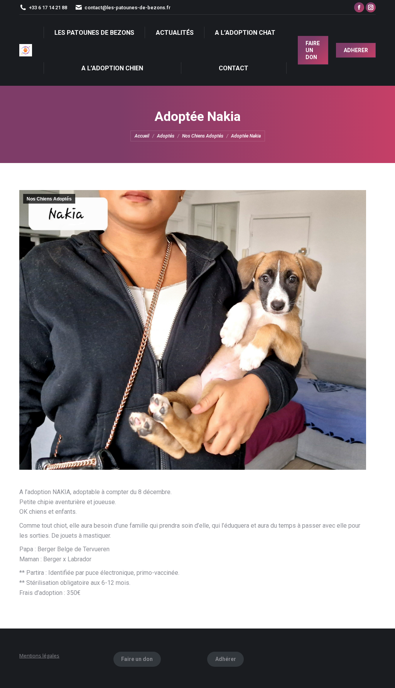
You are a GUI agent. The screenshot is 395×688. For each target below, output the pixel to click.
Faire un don (137, 659)
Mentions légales (39, 655)
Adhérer (225, 659)
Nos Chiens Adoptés (49, 199)
